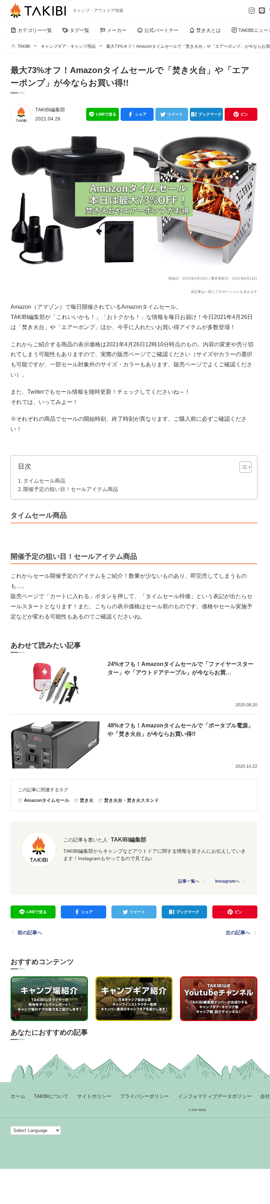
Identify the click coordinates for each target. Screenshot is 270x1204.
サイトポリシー (94, 1096)
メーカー (117, 30)
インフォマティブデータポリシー (215, 1096)
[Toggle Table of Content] (242, 467)
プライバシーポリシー (144, 1096)
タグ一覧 (79, 30)
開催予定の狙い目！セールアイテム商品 (70, 489)
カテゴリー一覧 (35, 30)
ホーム (18, 1096)
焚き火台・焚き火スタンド (131, 800)
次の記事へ (238, 932)
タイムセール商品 (44, 481)
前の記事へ (30, 932)
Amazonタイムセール (46, 800)
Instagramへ (227, 881)
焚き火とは (208, 30)
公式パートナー (161, 30)
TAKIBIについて (51, 1096)
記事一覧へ (188, 881)
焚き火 (87, 800)
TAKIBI (24, 46)
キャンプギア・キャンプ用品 (68, 46)
